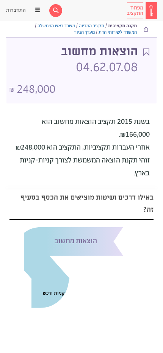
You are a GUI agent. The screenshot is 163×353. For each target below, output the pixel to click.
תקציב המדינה (91, 26)
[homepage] (142, 10)
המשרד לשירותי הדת (118, 32)
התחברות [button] (16, 10)
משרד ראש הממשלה (56, 26)
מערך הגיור (84, 32)
